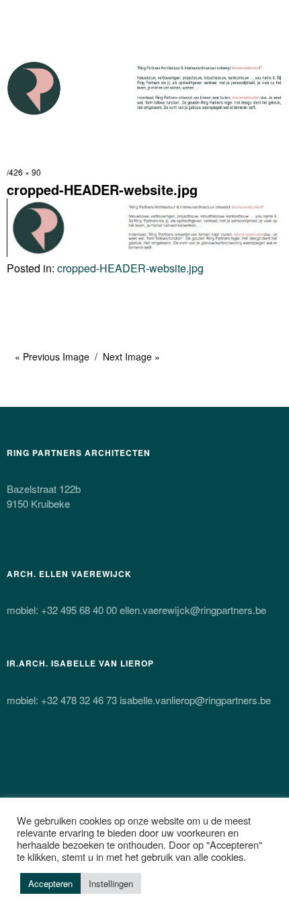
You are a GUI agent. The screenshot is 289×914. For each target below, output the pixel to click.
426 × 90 (25, 172)
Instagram (89, 765)
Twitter (18, 765)
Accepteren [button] (50, 883)
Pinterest (125, 765)
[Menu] (23, 17)
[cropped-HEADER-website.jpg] (144, 252)
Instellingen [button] (111, 883)
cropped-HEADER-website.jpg (130, 268)
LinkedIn (160, 765)
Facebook (54, 765)
